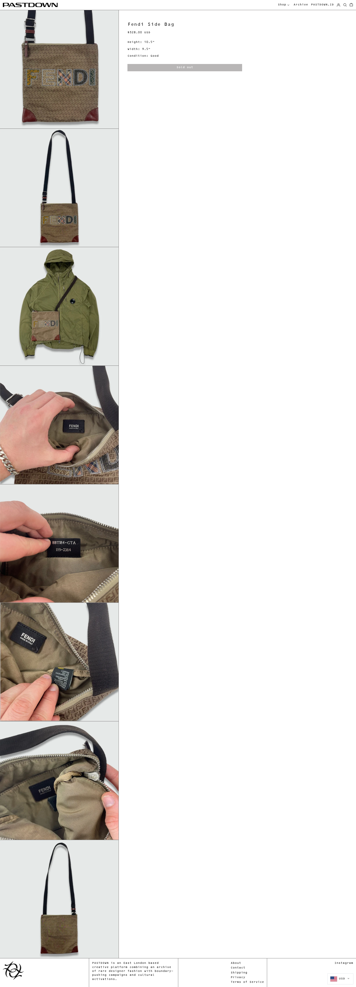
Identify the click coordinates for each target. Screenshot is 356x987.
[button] (351, 5)
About (236, 963)
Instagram (343, 963)
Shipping (239, 972)
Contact (238, 967)
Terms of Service (247, 982)
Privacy (238, 977)
